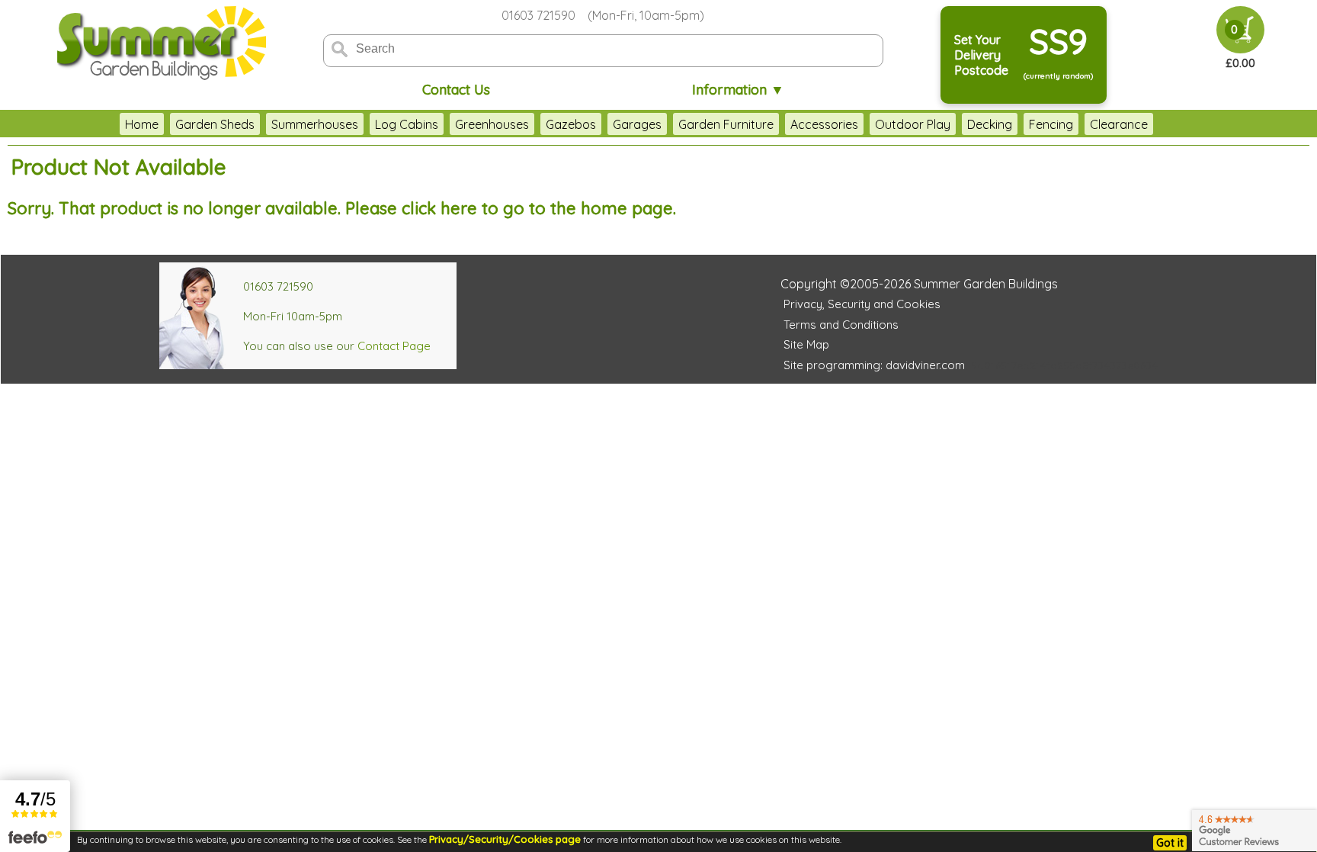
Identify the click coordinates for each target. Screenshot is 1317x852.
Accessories (824, 124)
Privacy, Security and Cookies (861, 304)
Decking (989, 124)
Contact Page (394, 346)
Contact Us (456, 89)
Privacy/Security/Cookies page (505, 839)
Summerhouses (314, 124)
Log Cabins (406, 124)
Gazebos (571, 124)
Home (142, 124)
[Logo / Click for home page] (159, 43)
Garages (637, 124)
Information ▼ (738, 89)
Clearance (1119, 124)
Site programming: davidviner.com (874, 365)
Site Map (806, 344)
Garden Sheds (215, 124)
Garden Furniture (726, 124)
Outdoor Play (912, 124)
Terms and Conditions (841, 324)
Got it (1170, 843)
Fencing (1051, 124)
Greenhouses (492, 124)
